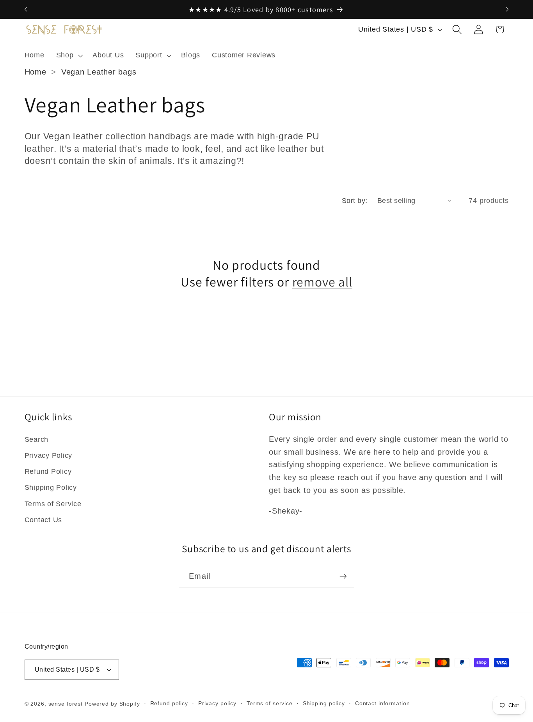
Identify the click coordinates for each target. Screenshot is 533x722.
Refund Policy (48, 471)
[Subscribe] (343, 576)
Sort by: (355, 201)
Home (35, 72)
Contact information (382, 703)
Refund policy (169, 703)
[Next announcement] (507, 9)
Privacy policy (217, 703)
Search (37, 439)
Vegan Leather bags (99, 72)
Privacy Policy (49, 455)
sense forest (65, 704)
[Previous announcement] (25, 9)
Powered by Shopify (112, 704)
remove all (322, 282)
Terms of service (270, 703)
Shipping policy (324, 703)
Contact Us (43, 520)
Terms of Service (53, 504)
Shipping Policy (51, 487)
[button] (68, 55)
